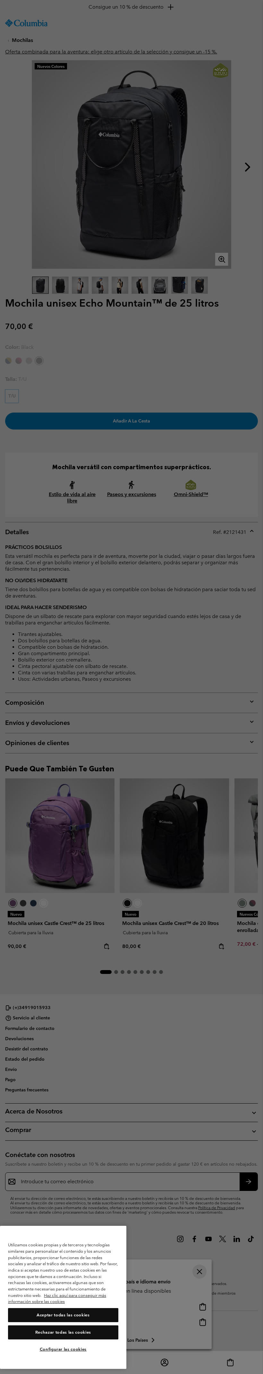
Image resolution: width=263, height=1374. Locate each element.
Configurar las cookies (63, 1349)
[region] (63, 1297)
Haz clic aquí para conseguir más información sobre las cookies (57, 1299)
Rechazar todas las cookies (63, 1332)
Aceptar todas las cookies (63, 1315)
